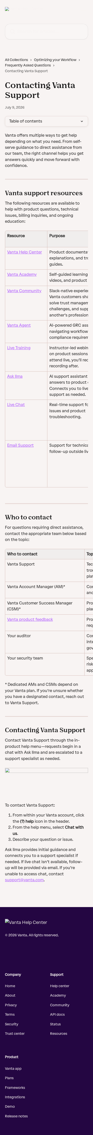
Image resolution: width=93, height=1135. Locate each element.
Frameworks (15, 1088)
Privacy (11, 1005)
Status (55, 1024)
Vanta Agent (19, 325)
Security (11, 1024)
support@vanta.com (24, 880)
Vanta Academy (22, 274)
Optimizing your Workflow (55, 60)
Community (59, 1005)
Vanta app (13, 1069)
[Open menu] (83, 9)
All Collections (16, 60)
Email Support (20, 445)
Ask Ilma (15, 376)
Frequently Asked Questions (28, 65)
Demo (10, 1106)
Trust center (15, 1034)
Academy (58, 995)
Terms (10, 1014)
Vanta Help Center (24, 252)
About (10, 995)
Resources (58, 1034)
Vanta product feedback (30, 619)
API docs (57, 1014)
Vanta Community (24, 290)
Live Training (19, 348)
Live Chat (16, 404)
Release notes (16, 1116)
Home (10, 986)
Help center (59, 986)
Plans (9, 1078)
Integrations (15, 1097)
